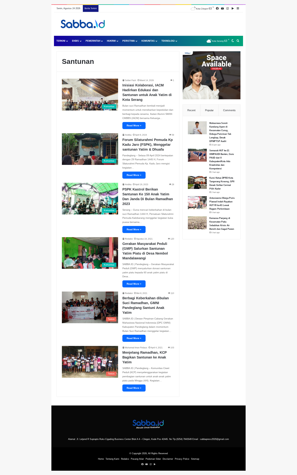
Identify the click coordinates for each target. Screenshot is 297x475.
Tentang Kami (112, 459)
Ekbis (75, 41)
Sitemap (195, 459)
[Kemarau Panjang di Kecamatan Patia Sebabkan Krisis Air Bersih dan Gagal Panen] (197, 222)
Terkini (60, 41)
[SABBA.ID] (84, 24)
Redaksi (129, 239)
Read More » (134, 125)
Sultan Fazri (130, 80)
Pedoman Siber (153, 459)
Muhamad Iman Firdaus (136, 347)
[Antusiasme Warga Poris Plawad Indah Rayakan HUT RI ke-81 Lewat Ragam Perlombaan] (197, 202)
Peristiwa (128, 41)
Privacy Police (182, 459)
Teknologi (168, 41)
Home (101, 459)
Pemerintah (93, 41)
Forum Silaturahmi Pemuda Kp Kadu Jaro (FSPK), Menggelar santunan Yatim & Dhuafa (147, 144)
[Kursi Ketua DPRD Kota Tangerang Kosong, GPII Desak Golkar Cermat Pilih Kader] (197, 182)
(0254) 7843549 (184, 439)
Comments (229, 110)
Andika (128, 135)
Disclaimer (168, 459)
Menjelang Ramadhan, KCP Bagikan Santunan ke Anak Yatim (144, 357)
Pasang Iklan (137, 459)
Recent (191, 110)
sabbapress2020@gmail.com (214, 439)
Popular (209, 110)
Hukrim (111, 41)
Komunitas (148, 41)
